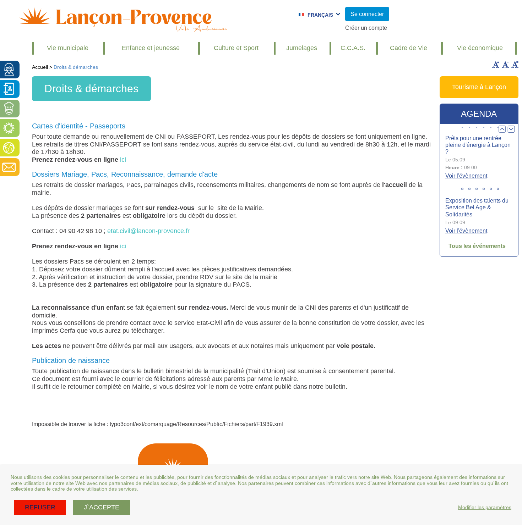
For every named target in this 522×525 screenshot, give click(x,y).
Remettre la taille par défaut (514, 64)
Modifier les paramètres (484, 507)
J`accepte (101, 507)
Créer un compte (366, 28)
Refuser (40, 507)
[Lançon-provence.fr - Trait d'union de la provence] (122, 28)
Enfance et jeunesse (151, 47)
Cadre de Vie (408, 47)
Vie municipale (67, 47)
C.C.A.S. (353, 47)
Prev (502, 129)
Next (511, 129)
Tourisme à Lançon (479, 86)
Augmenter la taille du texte (495, 64)
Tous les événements (477, 246)
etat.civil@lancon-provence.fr (148, 230)
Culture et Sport (236, 47)
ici (123, 159)
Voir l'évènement (466, 176)
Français (320, 15)
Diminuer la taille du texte (505, 64)
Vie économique (480, 47)
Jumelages (301, 47)
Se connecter (367, 14)
